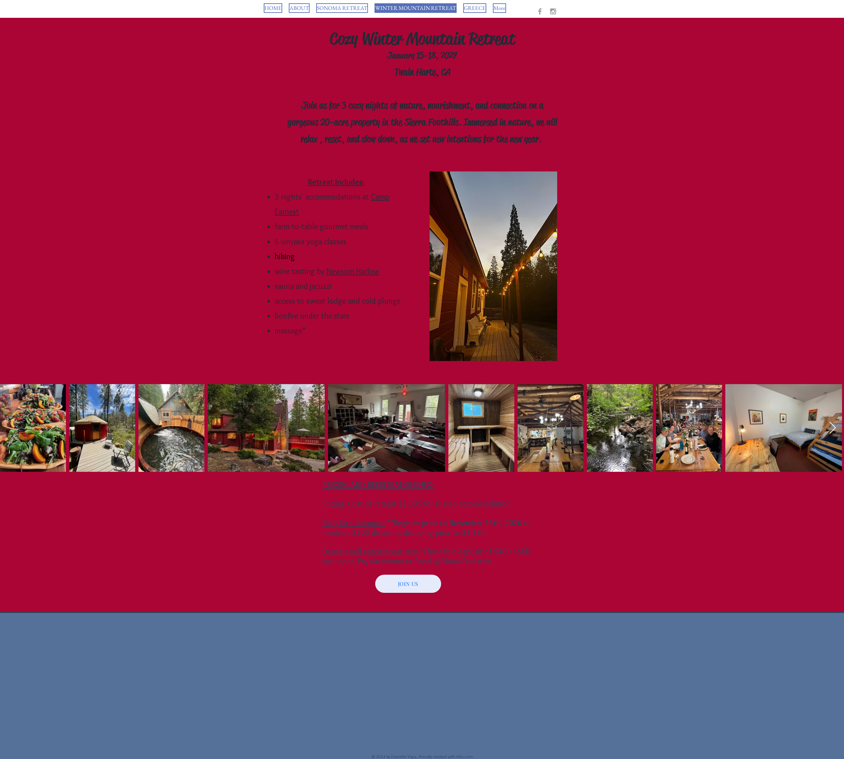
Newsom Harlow (352, 271)
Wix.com (464, 756)
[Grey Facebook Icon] (540, 11)
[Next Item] (832, 428)
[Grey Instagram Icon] (553, 11)
